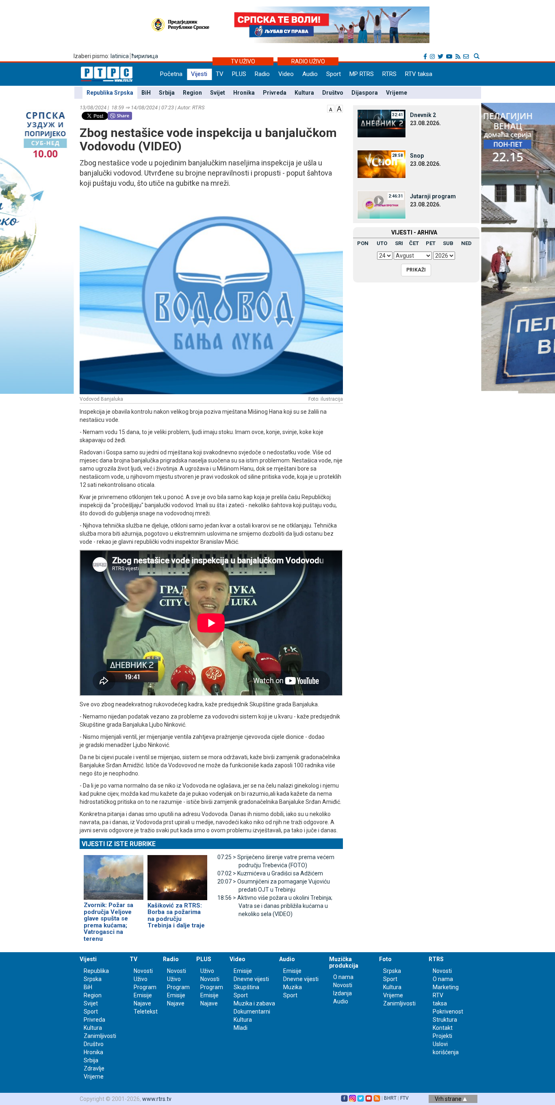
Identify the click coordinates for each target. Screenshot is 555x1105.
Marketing (446, 987)
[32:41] (381, 123)
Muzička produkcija (343, 962)
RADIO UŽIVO (308, 61)
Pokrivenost (448, 1011)
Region (192, 92)
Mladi (240, 1028)
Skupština (246, 987)
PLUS (239, 74)
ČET (414, 243)
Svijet (217, 92)
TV (219, 74)
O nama (343, 977)
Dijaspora (364, 92)
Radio (262, 74)
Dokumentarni (252, 1011)
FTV (404, 1098)
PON (363, 243)
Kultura (304, 92)
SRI (399, 243)
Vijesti (199, 74)
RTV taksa (418, 74)
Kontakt (443, 1028)
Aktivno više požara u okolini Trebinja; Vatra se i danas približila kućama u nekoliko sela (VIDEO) (274, 905)
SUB (448, 243)
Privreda (274, 92)
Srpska (392, 971)
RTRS (389, 74)
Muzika (292, 987)
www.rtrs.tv (156, 1099)
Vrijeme (396, 92)
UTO (382, 243)
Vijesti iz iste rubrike (119, 844)
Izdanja (342, 993)
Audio (310, 74)
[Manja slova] (330, 108)
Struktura (445, 1019)
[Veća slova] (339, 108)
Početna (171, 74)
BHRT (390, 1098)
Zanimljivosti (100, 1036)
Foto (385, 959)
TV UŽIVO (243, 61)
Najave (142, 1003)
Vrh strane (449, 1099)
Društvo (332, 92)
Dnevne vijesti (251, 979)
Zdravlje (94, 1068)
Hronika (244, 92)
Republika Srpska (110, 92)
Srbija (167, 92)
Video (286, 74)
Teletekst (146, 1011)
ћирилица (145, 56)
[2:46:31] (381, 204)
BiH (146, 92)
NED (466, 243)
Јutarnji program (433, 196)
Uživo (140, 979)
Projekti (442, 1036)
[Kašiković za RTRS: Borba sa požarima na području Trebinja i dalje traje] (177, 874)
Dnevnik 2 (423, 115)
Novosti (143, 971)
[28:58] (381, 164)
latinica (120, 56)
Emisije (143, 995)
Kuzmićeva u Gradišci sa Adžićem (270, 873)
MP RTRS (361, 74)
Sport (333, 74)
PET (431, 243)
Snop (417, 155)
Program (145, 987)
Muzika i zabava (254, 1003)
